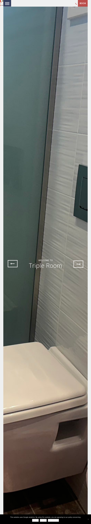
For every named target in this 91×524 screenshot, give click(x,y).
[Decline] (88, 519)
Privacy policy (53, 520)
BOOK (83, 3)
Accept (35, 520)
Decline (43, 520)
